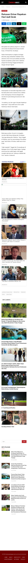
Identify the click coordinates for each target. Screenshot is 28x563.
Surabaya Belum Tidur (7, 426)
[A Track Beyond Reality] (14, 399)
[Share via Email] (19, 23)
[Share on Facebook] (3, 23)
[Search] (26, 2)
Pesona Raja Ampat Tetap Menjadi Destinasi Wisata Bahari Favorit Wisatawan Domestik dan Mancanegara (14, 343)
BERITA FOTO (17, 557)
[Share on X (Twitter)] (9, 23)
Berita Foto (16, 292)
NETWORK (16, 559)
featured (23, 292)
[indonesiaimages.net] (14, 2)
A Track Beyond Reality (8, 408)
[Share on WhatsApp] (24, 23)
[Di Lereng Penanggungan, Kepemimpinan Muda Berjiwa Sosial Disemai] (14, 378)
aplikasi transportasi (7, 292)
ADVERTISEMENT (8, 559)
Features (4, 10)
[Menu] (2, 2)
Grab (3, 294)
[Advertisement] (14, 532)
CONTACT (23, 559)
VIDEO (23, 557)
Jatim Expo (9, 294)
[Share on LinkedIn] (14, 23)
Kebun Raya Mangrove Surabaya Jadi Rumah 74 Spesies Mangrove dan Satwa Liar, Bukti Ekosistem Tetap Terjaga (13, 321)
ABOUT (10, 557)
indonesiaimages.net (10, 554)
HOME (6, 557)
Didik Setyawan (6, 20)
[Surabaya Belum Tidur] (14, 418)
